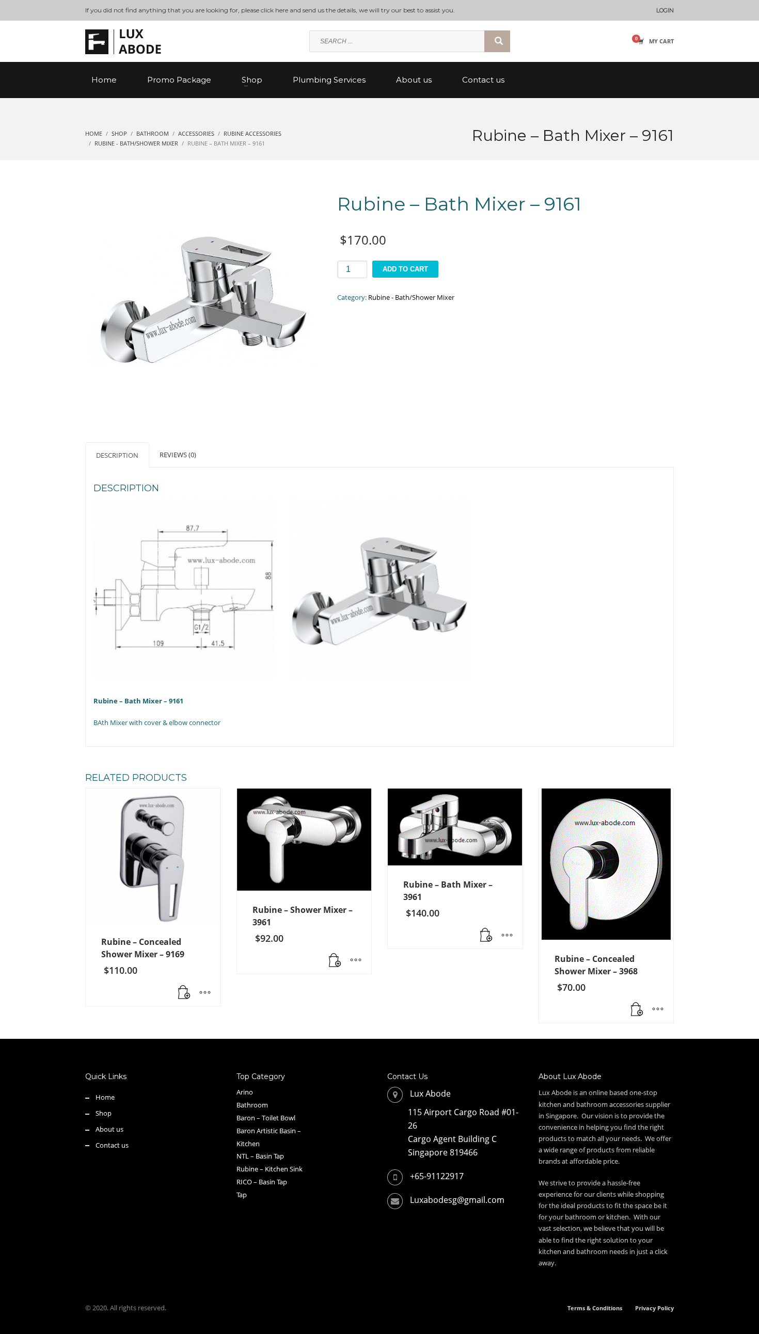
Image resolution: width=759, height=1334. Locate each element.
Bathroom (252, 1105)
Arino (244, 1092)
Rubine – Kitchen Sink (269, 1169)
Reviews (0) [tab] (178, 454)
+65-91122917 (437, 1176)
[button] (184, 993)
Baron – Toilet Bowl (265, 1117)
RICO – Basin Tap (261, 1181)
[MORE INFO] (205, 993)
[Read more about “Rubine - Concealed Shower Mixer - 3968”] (637, 1010)
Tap (241, 1194)
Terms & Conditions (594, 1308)
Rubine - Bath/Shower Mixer (411, 297)
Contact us (112, 1145)
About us (109, 1129)
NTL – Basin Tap (260, 1156)
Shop (104, 1113)
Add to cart (405, 269)
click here (274, 10)
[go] (497, 41)
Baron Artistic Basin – (268, 1130)
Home (105, 1097)
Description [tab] (117, 455)
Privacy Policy (654, 1308)
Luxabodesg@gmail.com (457, 1200)
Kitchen (248, 1143)
